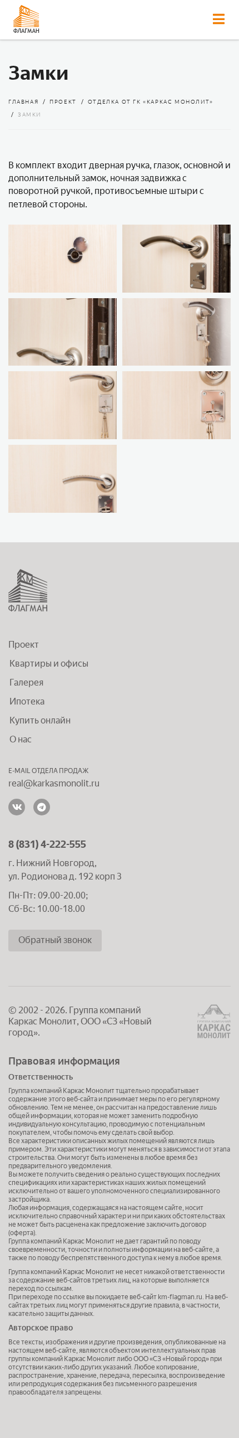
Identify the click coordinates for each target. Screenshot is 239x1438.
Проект (23, 644)
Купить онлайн (40, 720)
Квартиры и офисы (48, 663)
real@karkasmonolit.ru (53, 783)
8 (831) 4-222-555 (47, 844)
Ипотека (26, 701)
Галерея (26, 682)
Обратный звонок (55, 940)
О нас (20, 739)
